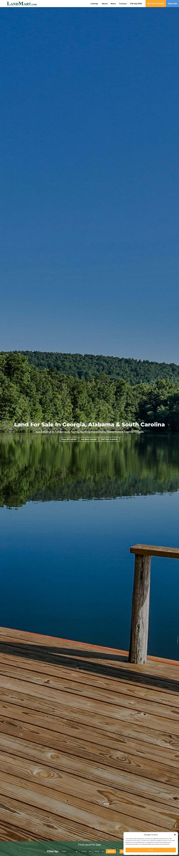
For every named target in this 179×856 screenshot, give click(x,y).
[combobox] (69, 851)
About (105, 4)
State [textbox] (64, 851)
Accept (150, 850)
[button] (175, 835)
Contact (123, 4)
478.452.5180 (136, 4)
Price (97, 851)
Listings (94, 4)
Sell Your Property (155, 3)
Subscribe (172, 3)
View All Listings (69, 439)
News (113, 4)
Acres (84, 851)
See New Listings (89, 439)
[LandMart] (28, 3)
